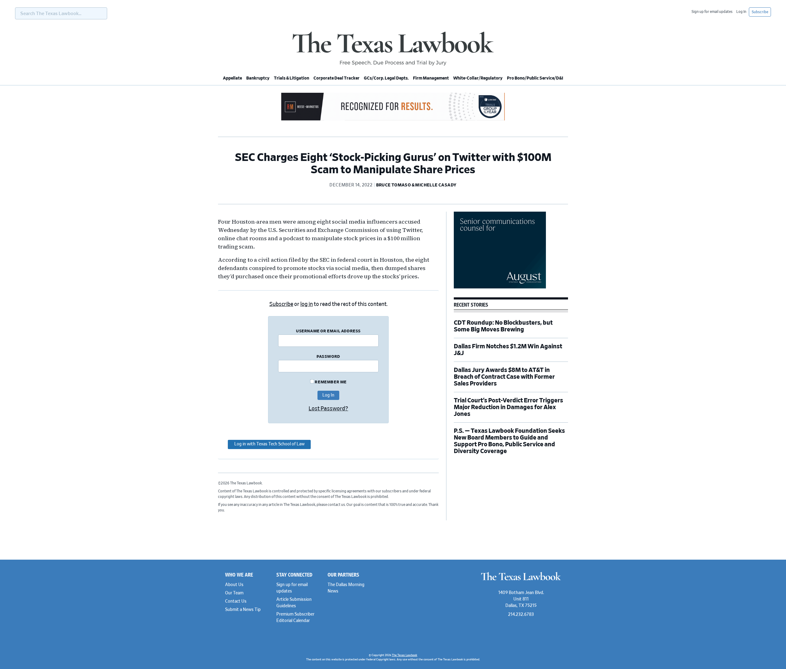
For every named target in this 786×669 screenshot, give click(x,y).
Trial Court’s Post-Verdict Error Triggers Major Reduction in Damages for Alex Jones (508, 407)
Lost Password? (328, 409)
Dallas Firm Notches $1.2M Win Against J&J (508, 349)
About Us (234, 585)
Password (328, 357)
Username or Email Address (328, 331)
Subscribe (760, 12)
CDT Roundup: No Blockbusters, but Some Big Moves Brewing (503, 326)
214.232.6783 (521, 614)
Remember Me (330, 382)
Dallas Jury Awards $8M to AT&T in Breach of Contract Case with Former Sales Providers (504, 377)
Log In (741, 12)
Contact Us (236, 601)
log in (306, 304)
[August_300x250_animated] (500, 287)
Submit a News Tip (243, 610)
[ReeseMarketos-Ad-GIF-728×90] (393, 119)
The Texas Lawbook (393, 48)
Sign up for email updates (712, 12)
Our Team (234, 593)
